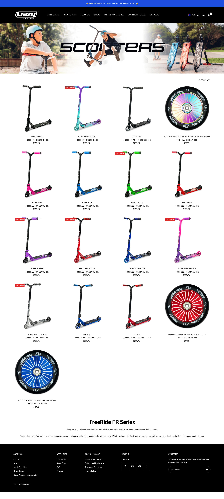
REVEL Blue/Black (137, 268)
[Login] (203, 15)
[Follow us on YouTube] (139, 466)
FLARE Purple (37, 268)
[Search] (198, 15)
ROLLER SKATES (53, 15)
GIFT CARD (154, 15)
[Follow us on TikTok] (146, 466)
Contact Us (61, 459)
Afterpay (60, 471)
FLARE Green (137, 202)
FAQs (59, 467)
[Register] (207, 469)
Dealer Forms (18, 471)
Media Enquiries (19, 467)
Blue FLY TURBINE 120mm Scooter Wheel (37, 400)
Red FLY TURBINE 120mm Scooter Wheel (187, 334)
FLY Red (137, 334)
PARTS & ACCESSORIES (114, 15)
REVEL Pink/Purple (187, 268)
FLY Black (137, 137)
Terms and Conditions (93, 467)
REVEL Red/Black (87, 268)
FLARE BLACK (37, 137)
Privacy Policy (90, 471)
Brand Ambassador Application (25, 475)
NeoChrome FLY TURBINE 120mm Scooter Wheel (187, 137)
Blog (15, 463)
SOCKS (97, 15)
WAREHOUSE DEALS (137, 15)
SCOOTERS (85, 15)
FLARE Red (187, 202)
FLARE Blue (87, 202)
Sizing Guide (61, 463)
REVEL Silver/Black (37, 334)
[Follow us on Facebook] (125, 466)
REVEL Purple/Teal (87, 137)
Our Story (17, 459)
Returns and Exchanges (94, 463)
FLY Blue (87, 334)
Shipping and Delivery (93, 459)
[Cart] (209, 15)
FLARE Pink (37, 202)
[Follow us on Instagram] (132, 466)
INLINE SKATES (70, 15)
